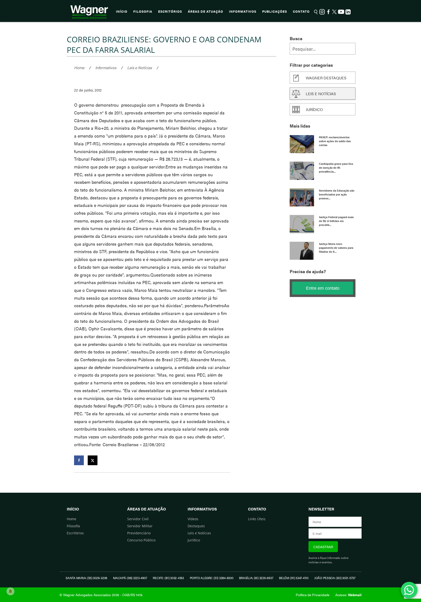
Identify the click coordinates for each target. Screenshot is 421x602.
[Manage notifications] (10, 591)
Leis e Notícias (139, 67)
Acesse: (348, 594)
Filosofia (142, 11)
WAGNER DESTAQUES (326, 78)
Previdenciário (139, 533)
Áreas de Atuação (205, 11)
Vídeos (193, 519)
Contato (301, 11)
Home (79, 67)
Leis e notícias (321, 93)
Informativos (242, 11)
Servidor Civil (138, 519)
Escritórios (170, 11)
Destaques (196, 526)
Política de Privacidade (312, 594)
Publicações (274, 11)
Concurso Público (141, 540)
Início (121, 11)
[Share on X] (92, 460)
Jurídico (314, 109)
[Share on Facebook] (79, 460)
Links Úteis (257, 519)
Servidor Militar (140, 526)
